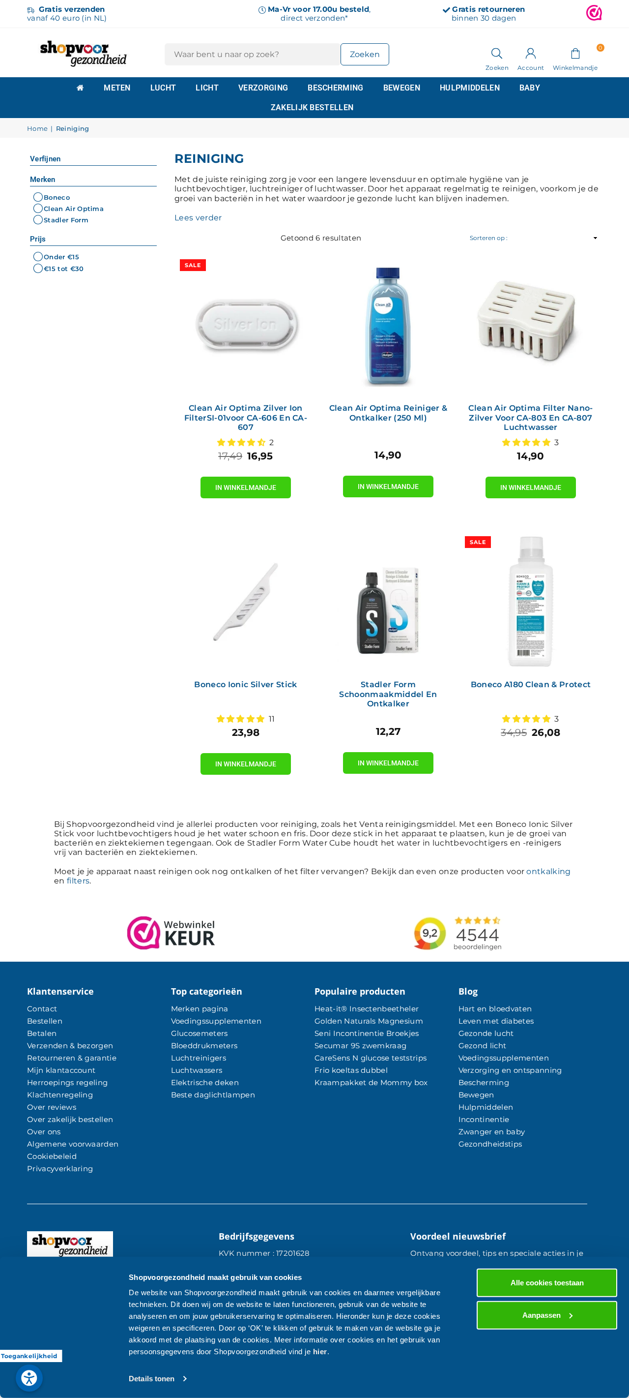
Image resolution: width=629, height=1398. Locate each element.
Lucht (163, 87)
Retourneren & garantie (71, 1058)
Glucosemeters (199, 1033)
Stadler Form (66, 220)
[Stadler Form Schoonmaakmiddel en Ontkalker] (388, 602)
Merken (43, 179)
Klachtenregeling (60, 1094)
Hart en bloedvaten (495, 1008)
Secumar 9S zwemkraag (360, 1045)
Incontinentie (484, 1119)
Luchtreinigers (198, 1058)
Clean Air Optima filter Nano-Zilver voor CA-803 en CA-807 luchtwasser (530, 417)
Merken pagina (200, 1008)
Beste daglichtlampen (213, 1094)
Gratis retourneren (488, 9)
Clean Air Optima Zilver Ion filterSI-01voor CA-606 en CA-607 (245, 417)
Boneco (57, 197)
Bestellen (44, 1021)
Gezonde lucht (486, 1033)
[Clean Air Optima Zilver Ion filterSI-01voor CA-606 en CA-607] (245, 325)
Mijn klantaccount (61, 1070)
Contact (42, 1008)
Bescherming (336, 87)
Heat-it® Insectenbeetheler (366, 1008)
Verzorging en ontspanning (510, 1070)
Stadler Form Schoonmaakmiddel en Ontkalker (388, 694)
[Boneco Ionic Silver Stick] (245, 602)
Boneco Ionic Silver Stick (245, 684)
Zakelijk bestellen (312, 107)
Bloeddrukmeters (204, 1045)
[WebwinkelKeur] (594, 14)
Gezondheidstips (490, 1144)
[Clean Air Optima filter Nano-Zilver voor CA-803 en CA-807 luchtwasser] (530, 325)
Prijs (38, 239)
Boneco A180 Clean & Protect (531, 684)
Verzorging (263, 87)
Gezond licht (482, 1045)
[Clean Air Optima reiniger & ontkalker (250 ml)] (388, 325)
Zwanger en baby (491, 1131)
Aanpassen (541, 1314)
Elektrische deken (205, 1082)
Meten (117, 87)
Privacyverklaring (60, 1168)
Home (37, 128)
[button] (575, 52)
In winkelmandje (245, 484)
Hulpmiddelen (470, 87)
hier (320, 1351)
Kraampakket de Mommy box (371, 1082)
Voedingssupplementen (216, 1021)
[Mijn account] (530, 52)
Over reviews (51, 1107)
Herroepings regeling (67, 1082)
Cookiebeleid (52, 1156)
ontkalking (548, 871)
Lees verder (198, 217)
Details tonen (151, 1378)
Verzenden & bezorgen (70, 1045)
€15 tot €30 (64, 269)
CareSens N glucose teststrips (370, 1058)
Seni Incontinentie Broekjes (366, 1033)
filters (78, 880)
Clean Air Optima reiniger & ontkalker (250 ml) (388, 412)
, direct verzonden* (319, 13)
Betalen (42, 1033)
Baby (529, 87)
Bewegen (401, 87)
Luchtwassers (197, 1070)
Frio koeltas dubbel (351, 1070)
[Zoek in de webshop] (497, 52)
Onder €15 (61, 257)
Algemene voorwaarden (72, 1144)
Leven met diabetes (496, 1021)
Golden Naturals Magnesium (368, 1021)
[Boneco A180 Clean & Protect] (530, 602)
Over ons (44, 1131)
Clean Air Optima (74, 209)
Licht (207, 87)
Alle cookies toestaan (547, 1282)
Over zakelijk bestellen (70, 1119)
